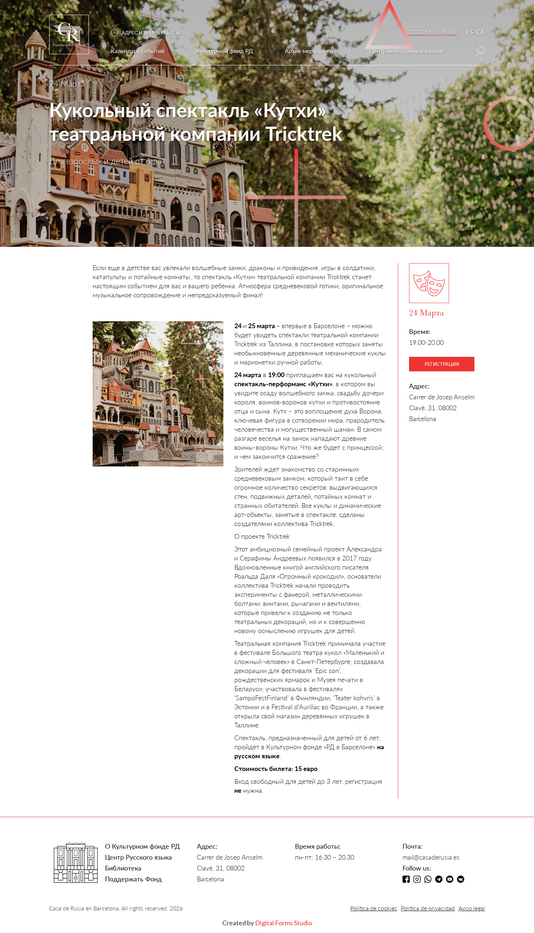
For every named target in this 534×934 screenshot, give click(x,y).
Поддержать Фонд (133, 878)
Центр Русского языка (138, 857)
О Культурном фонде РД (142, 846)
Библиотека (123, 868)
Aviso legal (471, 908)
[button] (149, 32)
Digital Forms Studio (283, 923)
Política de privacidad (428, 908)
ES (469, 32)
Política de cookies (373, 908)
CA (481, 32)
